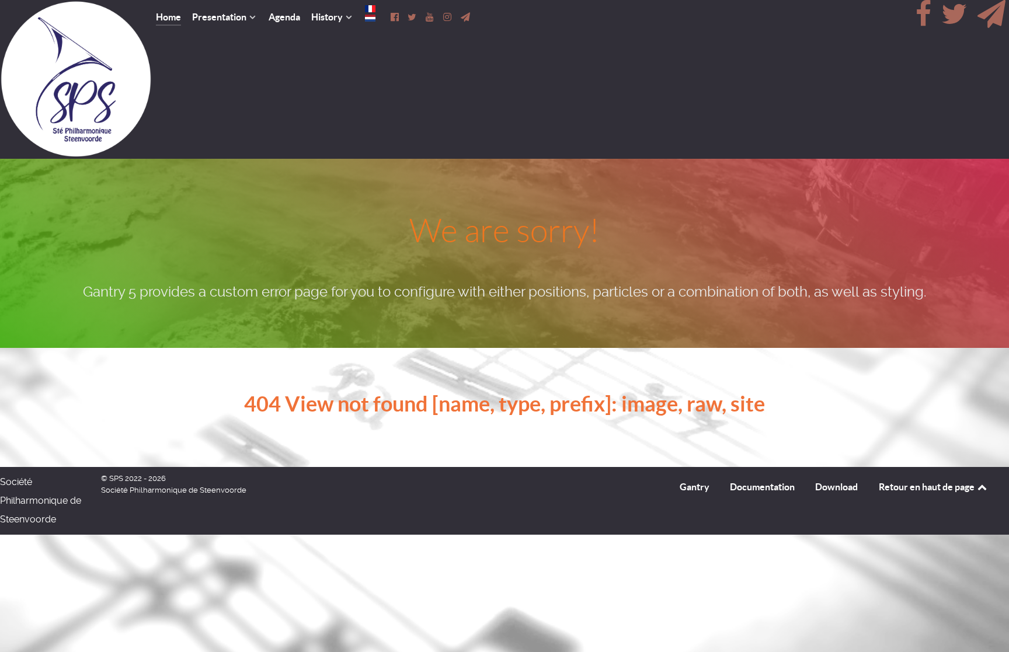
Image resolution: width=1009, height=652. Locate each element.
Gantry (694, 487)
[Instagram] (448, 17)
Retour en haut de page (927, 487)
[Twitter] (955, 20)
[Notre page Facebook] (395, 17)
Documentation (762, 487)
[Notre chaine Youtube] (431, 17)
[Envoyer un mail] (991, 20)
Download (836, 487)
